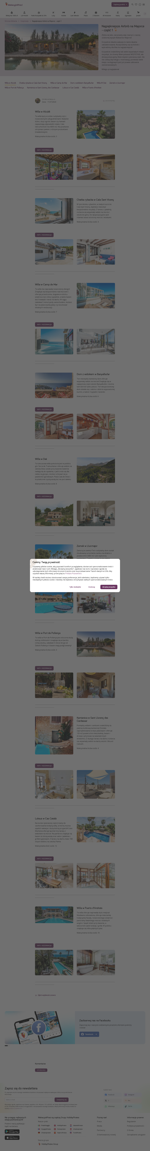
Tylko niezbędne (75, 587)
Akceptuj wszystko (108, 587)
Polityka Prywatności (73, 573)
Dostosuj (91, 587)
